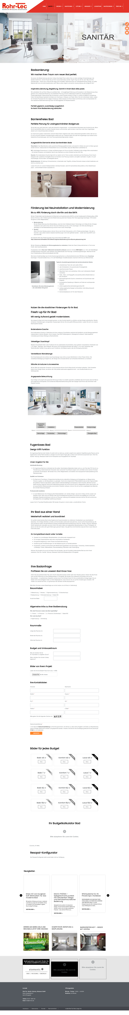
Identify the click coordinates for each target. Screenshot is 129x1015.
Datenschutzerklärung (36, 724)
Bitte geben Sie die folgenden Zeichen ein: (41, 716)
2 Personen (41, 613)
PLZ (31, 701)
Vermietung (44, 618)
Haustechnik (68, 6)
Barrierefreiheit (52, 1008)
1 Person (33, 613)
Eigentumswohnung (52, 592)
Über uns (118, 6)
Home (44, 6)
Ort (65, 701)
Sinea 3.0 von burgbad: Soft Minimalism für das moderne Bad (36, 896)
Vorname (32, 687)
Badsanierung (35, 595)
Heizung (58, 6)
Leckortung (97, 6)
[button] (127, 24)
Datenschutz (35, 1008)
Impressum (26, 1008)
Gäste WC (65, 613)
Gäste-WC (56, 595)
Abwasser (87, 6)
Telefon (32, 708)
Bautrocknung (108, 6)
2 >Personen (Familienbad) (53, 613)
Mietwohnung (35, 592)
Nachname (68, 687)
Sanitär (50, 6)
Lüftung (78, 6)
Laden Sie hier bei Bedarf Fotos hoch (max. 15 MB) (43, 670)
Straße (32, 694)
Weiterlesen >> (30, 909)
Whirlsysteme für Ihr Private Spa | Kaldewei (91, 895)
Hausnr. (67, 694)
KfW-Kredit (79, 250)
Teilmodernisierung (46, 595)
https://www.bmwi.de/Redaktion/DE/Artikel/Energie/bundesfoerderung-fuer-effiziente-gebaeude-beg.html (58, 239)
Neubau (43, 592)
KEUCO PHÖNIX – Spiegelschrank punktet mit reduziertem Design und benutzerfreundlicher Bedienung (65, 898)
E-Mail (66, 708)
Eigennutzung (35, 618)
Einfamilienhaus (63, 592)
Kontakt (43, 1008)
